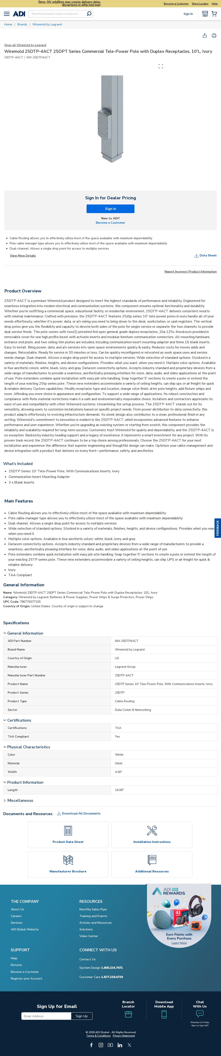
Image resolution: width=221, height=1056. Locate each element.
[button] (218, 528)
